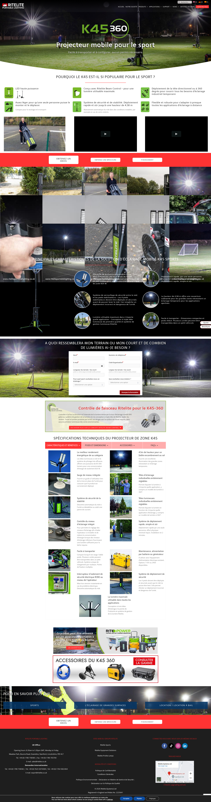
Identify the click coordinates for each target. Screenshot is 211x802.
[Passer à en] (195, 2)
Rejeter (139, 798)
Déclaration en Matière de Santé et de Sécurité (116, 780)
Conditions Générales (105, 774)
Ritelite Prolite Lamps (105, 756)
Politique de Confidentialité (105, 770)
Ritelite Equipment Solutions (105, 750)
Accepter (126, 798)
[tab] (63, 445)
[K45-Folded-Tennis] (34, 117)
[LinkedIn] (185, 746)
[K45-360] (35, 268)
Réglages (152, 798)
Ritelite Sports (105, 745)
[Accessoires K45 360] (105, 656)
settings (110, 800)
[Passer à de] (200, 2)
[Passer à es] (206, 2)
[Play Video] (105, 134)
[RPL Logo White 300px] (13, 4)
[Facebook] (164, 746)
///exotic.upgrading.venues (175, 785)
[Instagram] (178, 746)
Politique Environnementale (86, 780)
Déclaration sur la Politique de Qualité (105, 783)
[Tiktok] (171, 746)
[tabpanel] (105, 534)
